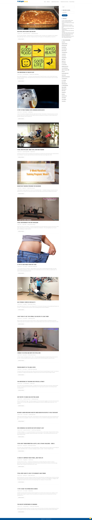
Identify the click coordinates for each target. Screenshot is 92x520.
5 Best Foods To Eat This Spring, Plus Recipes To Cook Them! (33, 316)
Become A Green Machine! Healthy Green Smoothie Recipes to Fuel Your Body (37, 412)
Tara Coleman (25, 318)
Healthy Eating (34, 33)
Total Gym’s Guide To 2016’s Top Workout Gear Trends (31, 473)
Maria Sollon (24, 224)
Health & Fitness (32, 74)
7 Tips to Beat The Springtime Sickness (27, 489)
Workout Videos (30, 224)
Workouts (34, 224)
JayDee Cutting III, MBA (26, 151)
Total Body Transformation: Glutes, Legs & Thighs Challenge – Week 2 (36, 443)
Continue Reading (21, 118)
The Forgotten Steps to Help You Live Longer (68, 32)
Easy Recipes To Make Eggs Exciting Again (28, 397)
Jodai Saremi (25, 475)
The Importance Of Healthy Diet (25, 72)
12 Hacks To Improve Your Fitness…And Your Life (30, 458)
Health (29, 475)
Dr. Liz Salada (25, 266)
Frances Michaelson (25, 74)
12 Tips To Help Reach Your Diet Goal (27, 264)
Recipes (37, 33)
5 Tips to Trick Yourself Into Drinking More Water (30, 110)
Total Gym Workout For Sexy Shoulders (27, 222)
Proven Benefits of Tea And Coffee (26, 367)
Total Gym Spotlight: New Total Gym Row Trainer (30, 149)
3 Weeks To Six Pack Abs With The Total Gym (28, 353)
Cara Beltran (25, 304)
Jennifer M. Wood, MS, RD (27, 33)
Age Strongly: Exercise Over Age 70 (26, 302)
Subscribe (65, 15)
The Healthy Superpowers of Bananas (27, 504)
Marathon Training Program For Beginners (29, 186)
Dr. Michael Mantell (26, 383)
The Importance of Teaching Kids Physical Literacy (30, 381)
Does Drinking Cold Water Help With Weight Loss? (30, 428)
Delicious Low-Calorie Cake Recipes (26, 31)
